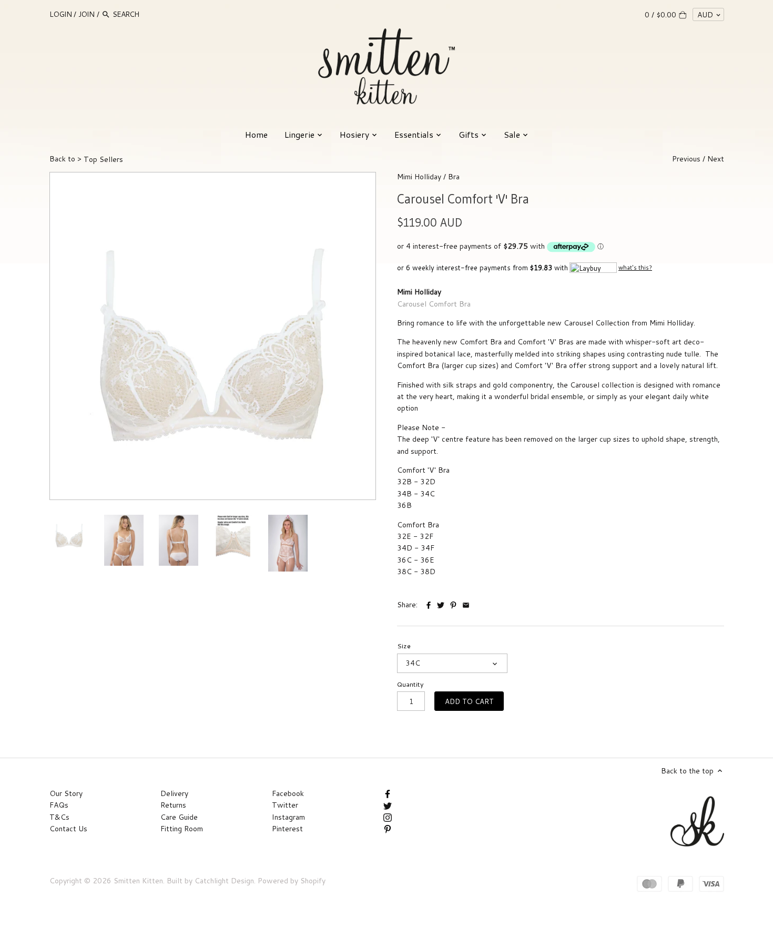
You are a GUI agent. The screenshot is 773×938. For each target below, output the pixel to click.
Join (86, 14)
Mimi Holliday (419, 176)
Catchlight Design (224, 880)
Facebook (288, 793)
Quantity (410, 684)
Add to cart (469, 701)
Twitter (285, 805)
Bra (454, 176)
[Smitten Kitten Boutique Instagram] (387, 817)
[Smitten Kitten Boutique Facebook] (387, 793)
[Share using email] (466, 603)
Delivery (174, 793)
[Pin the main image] (454, 603)
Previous (686, 159)
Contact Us (68, 828)
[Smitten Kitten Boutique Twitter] (387, 805)
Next (715, 159)
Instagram (288, 817)
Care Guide (179, 817)
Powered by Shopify (292, 880)
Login (60, 14)
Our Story (66, 793)
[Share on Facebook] (429, 603)
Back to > (86, 159)
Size (404, 646)
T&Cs (59, 817)
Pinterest (287, 828)
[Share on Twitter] (440, 603)
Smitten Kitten (138, 880)
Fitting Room (181, 828)
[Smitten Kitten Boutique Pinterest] (387, 828)
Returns (173, 805)
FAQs (58, 805)
